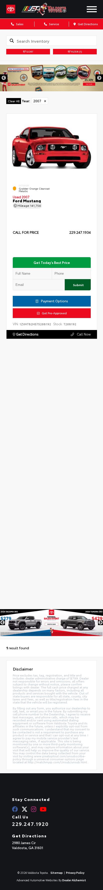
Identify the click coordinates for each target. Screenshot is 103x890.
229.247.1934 (80, 232)
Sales (19, 24)
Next (99, 78)
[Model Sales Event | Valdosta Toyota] (51, 622)
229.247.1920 (30, 823)
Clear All (14, 101)
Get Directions (87, 24)
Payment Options (54, 300)
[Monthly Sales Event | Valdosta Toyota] (51, 78)
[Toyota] (10, 9)
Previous (4, 78)
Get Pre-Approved (53, 313)
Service (53, 24)
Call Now (83, 334)
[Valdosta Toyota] (49, 9)
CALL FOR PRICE (26, 232)
